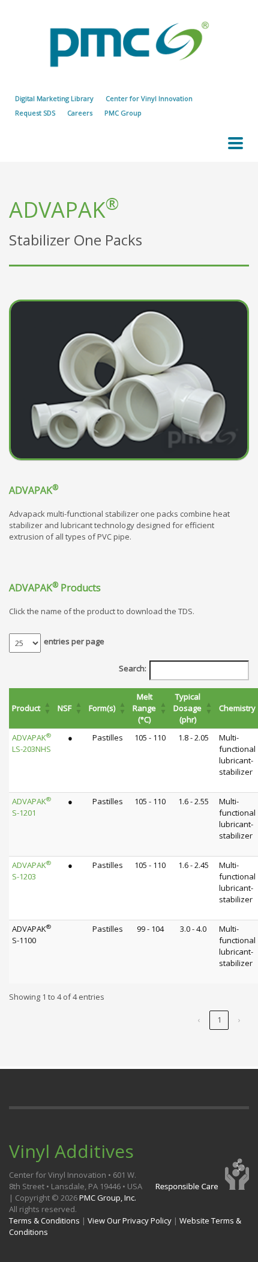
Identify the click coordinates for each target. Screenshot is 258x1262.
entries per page (74, 641)
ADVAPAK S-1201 (31, 807)
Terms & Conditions (44, 1220)
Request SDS (35, 112)
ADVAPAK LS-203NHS (31, 743)
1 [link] (219, 1019)
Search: (132, 668)
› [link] (239, 1019)
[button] (47, 708)
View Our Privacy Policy (130, 1220)
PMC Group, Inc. (107, 1197)
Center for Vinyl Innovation (149, 98)
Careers (79, 112)
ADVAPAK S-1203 (31, 871)
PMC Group (123, 112)
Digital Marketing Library (54, 98)
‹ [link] (198, 1019)
